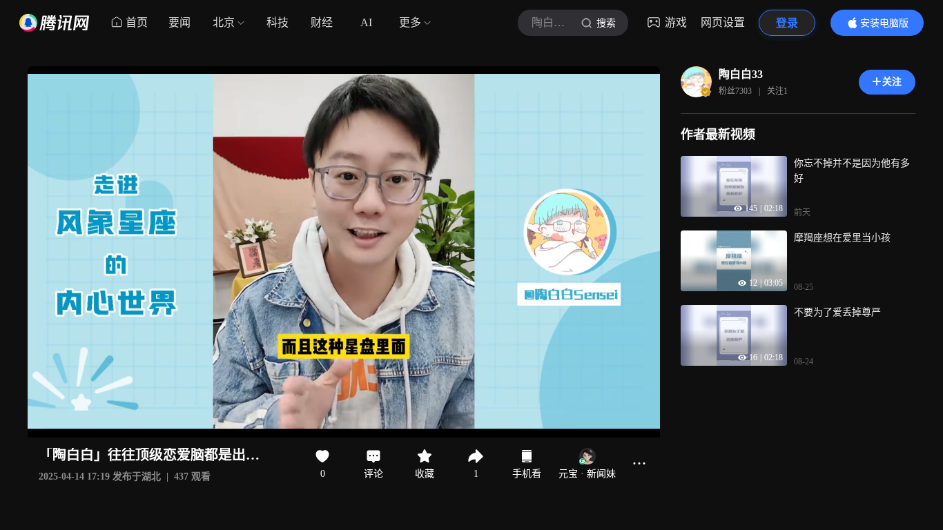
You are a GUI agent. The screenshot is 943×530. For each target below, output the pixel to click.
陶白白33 (741, 74)
